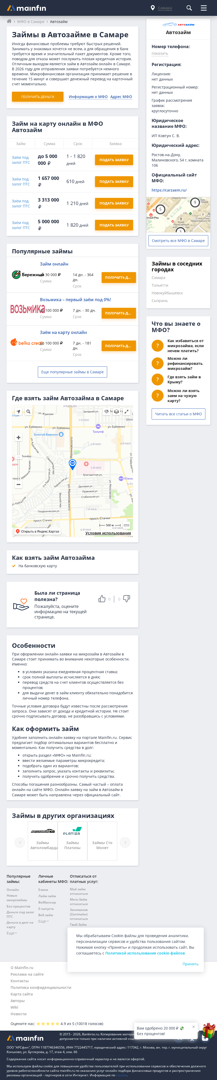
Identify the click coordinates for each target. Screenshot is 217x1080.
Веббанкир (47, 902)
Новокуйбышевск (167, 292)
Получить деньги (37, 96)
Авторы (18, 1000)
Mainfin (30, 1038)
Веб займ (45, 915)
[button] (160, 54)
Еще (10, 932)
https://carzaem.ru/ (169, 190)
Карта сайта (22, 994)
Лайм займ (47, 896)
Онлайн (13, 889)
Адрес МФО (121, 96)
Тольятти (160, 285)
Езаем (43, 889)
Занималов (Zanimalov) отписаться (79, 914)
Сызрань (160, 300)
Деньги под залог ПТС (20, 914)
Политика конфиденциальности (41, 987)
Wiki (14, 1007)
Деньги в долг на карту (20, 924)
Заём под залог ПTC (21, 160)
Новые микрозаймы (17, 897)
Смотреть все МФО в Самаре (178, 240)
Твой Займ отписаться (79, 926)
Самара (158, 277)
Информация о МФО (88, 96)
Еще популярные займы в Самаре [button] (72, 371)
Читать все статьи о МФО (178, 413)
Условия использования (108, 533)
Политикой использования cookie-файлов (145, 953)
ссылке (121, 1075)
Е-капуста (46, 908)
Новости (18, 1013)
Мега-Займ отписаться (79, 901)
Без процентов (18, 906)
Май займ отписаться (79, 891)
